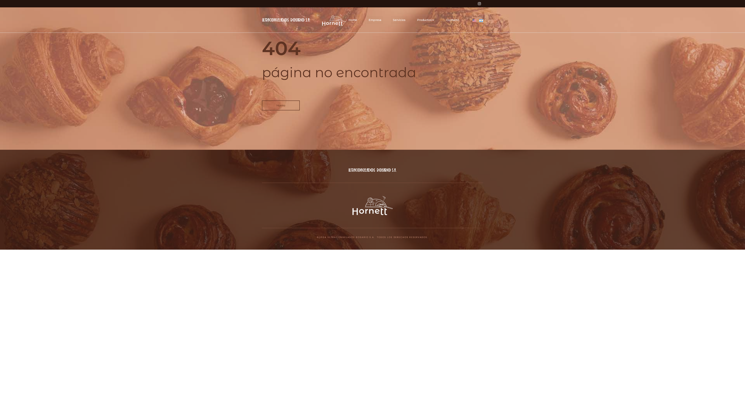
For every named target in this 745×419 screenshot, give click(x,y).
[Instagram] (479, 3)
